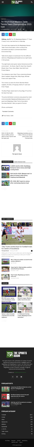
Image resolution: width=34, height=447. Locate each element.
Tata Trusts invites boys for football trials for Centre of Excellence (17, 248)
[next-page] (5, 189)
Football (3, 169)
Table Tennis (8, 41)
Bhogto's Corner (5, 311)
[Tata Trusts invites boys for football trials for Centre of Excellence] (17, 233)
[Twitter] (6, 34)
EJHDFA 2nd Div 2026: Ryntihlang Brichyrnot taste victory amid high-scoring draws (20, 167)
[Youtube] (21, 377)
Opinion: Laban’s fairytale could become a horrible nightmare (8, 315)
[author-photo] (17, 151)
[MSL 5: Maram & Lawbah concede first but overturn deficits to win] (5, 261)
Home (2, 41)
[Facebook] (3, 34)
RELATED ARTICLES (7, 161)
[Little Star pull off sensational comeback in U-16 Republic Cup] (5, 404)
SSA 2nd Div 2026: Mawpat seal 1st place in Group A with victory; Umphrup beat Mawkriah (21, 175)
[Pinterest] (10, 34)
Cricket (19, 311)
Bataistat (13, 440)
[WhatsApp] (14, 34)
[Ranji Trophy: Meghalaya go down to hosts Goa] (5, 277)
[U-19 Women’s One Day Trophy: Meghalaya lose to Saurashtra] (25, 307)
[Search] (32, 2)
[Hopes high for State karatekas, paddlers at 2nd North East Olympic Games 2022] (5, 269)
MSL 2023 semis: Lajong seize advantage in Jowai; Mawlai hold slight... (8, 299)
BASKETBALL (25, 440)
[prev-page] (3, 189)
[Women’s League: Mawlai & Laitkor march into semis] (25, 292)
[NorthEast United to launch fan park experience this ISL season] (5, 396)
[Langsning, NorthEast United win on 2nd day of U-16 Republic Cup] (5, 389)
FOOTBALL (7, 440)
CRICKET (19, 440)
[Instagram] (17, 376)
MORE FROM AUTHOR (19, 161)
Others (20, 442)
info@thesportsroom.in (20, 372)
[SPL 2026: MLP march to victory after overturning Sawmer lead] (5, 183)
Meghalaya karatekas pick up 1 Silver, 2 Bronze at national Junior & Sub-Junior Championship (25, 135)
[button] (2, 2)
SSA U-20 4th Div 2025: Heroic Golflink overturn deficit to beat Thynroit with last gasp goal (9, 135)
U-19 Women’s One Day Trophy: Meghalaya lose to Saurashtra (24, 315)
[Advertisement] (17, 23)
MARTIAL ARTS (15, 442)
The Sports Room (17, 154)
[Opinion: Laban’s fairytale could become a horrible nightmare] (9, 307)
